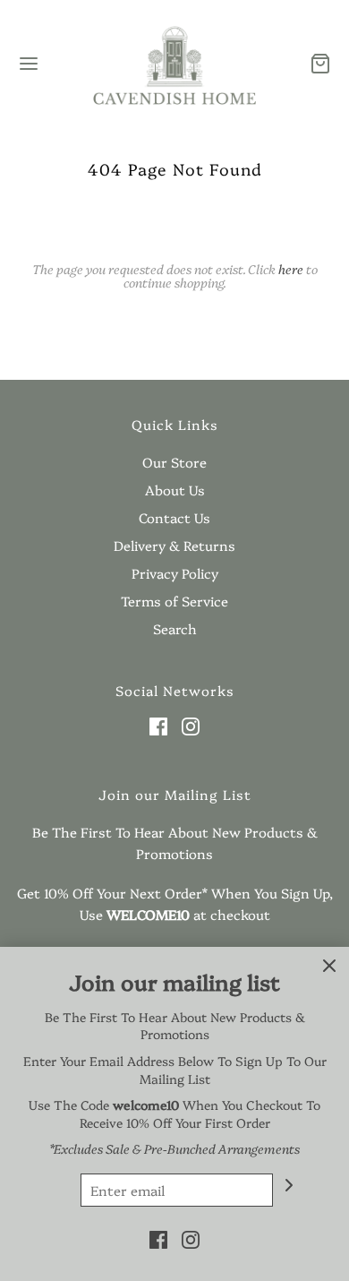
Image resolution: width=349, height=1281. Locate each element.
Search (175, 628)
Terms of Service (174, 600)
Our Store (174, 461)
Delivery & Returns (174, 545)
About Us (175, 489)
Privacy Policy (175, 572)
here (290, 269)
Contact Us (174, 517)
